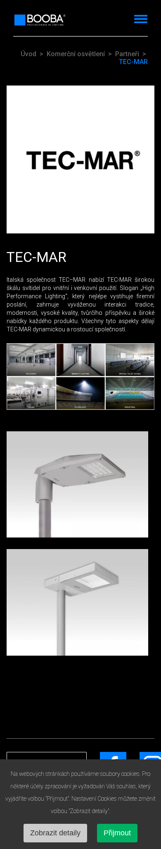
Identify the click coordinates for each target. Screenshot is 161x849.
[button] (138, 18)
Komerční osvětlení (76, 54)
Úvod (28, 54)
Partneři (127, 54)
